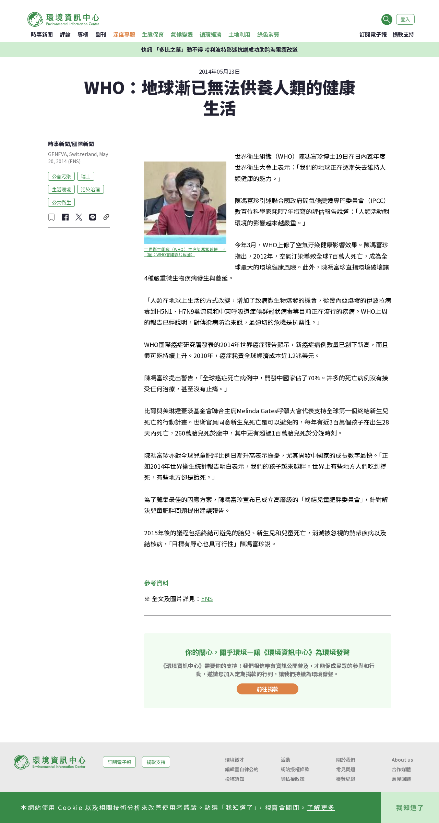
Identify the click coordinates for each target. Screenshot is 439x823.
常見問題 (345, 769)
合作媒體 (401, 769)
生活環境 (61, 189)
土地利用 (239, 34)
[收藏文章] (51, 217)
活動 (285, 759)
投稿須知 (234, 778)
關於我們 (345, 759)
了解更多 (321, 807)
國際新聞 (83, 144)
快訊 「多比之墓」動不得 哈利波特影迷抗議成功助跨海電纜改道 (219, 49)
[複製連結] (106, 217)
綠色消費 (268, 34)
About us (402, 759)
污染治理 (90, 189)
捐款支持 (403, 34)
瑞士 (86, 175)
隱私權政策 (293, 778)
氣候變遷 (182, 34)
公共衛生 (61, 202)
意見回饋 (401, 778)
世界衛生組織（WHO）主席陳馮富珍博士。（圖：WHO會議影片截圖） (185, 251)
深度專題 (124, 34)
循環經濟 (211, 34)
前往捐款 (267, 689)
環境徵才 (234, 759)
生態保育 (153, 34)
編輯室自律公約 (242, 769)
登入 (405, 19)
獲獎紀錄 (345, 778)
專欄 (83, 34)
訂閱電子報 (373, 34)
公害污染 (61, 175)
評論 (65, 34)
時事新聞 (42, 34)
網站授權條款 (295, 769)
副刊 (100, 34)
